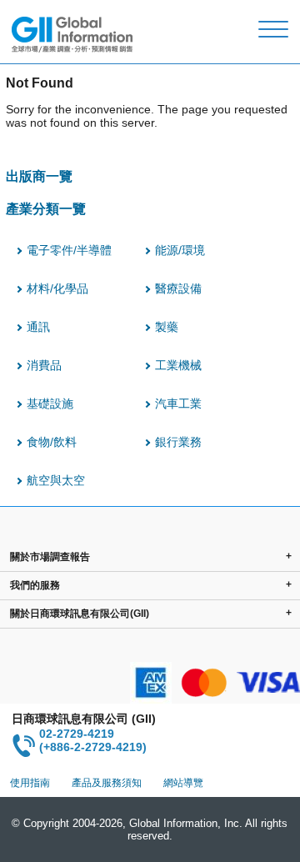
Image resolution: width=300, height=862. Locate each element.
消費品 (44, 365)
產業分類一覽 (46, 208)
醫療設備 (178, 288)
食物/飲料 (52, 442)
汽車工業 (178, 403)
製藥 (166, 326)
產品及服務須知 (107, 783)
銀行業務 (178, 442)
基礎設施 (50, 403)
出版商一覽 (39, 175)
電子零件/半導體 (69, 250)
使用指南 (30, 783)
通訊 (38, 326)
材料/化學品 (57, 288)
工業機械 (178, 365)
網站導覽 (183, 783)
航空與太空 (56, 480)
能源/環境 (180, 250)
